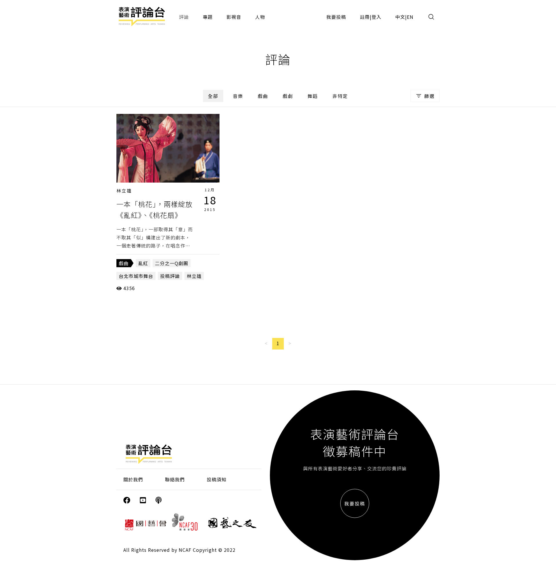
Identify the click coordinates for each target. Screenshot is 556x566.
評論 (184, 16)
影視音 (233, 16)
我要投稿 (336, 16)
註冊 (365, 16)
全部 (213, 95)
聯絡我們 (175, 479)
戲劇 (288, 95)
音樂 (238, 95)
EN (410, 16)
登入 (376, 16)
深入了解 (168, 148)
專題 (208, 16)
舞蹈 (313, 95)
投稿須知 (216, 479)
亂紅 (143, 263)
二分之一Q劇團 (171, 263)
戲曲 (263, 95)
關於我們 (133, 479)
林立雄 (124, 191)
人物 (260, 16)
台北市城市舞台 (136, 275)
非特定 (340, 95)
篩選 (429, 95)
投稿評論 (170, 275)
